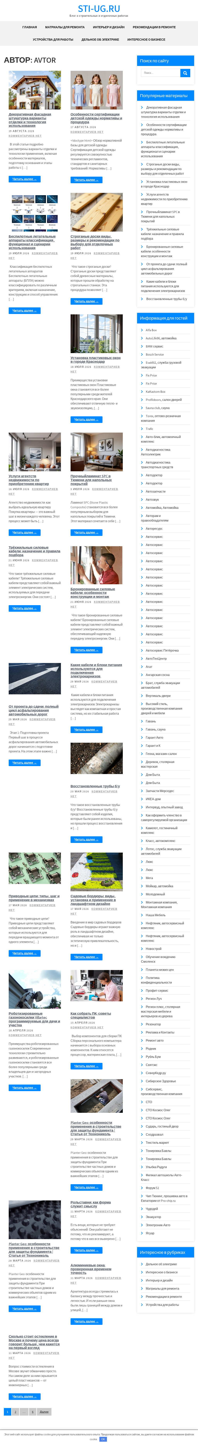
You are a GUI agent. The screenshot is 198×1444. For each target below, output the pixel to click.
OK (103, 1439)
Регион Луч (154, 999)
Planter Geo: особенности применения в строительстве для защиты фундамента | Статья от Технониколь (96, 1128)
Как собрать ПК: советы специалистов (91, 1015)
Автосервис (154, 537)
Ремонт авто (155, 1041)
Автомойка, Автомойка (162, 508)
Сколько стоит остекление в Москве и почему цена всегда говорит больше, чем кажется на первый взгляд (34, 1342)
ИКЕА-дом (153, 799)
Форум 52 (152, 1188)
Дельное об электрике (100, 39)
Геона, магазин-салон (161, 754)
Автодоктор (154, 475)
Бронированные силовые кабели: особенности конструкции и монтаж (93, 593)
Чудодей (152, 1209)
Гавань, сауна (156, 729)
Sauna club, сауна (158, 408)
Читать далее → (25, 179)
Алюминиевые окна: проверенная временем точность (91, 1269)
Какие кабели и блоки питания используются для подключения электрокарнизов (96, 670)
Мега (149, 878)
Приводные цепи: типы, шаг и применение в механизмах (34, 898)
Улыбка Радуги (156, 1167)
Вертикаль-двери (158, 696)
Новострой (153, 949)
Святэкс (151, 1065)
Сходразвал (154, 1135)
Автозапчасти (156, 491)
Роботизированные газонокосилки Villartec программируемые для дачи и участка (34, 1019)
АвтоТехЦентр (156, 659)
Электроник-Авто (158, 1225)
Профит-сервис (157, 991)
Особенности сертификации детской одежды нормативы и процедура (96, 118)
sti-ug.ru (99, 8)
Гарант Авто (154, 738)
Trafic (149, 429)
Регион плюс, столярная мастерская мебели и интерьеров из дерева (160, 1011)
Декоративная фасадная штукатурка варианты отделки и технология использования (30, 120)
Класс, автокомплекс (160, 841)
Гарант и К (153, 746)
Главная (29, 27)
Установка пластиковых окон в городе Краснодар (96, 360)
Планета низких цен (160, 970)
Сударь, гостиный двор (162, 1126)
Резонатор (153, 1024)
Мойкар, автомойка (159, 886)
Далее (44, 1412)
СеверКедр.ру (156, 1073)
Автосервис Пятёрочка (162, 650)
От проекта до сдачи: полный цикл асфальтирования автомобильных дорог (34, 710)
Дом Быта (153, 775)
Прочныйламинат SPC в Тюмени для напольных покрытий (91, 480)
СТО (149, 1102)
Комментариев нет (25, 136)
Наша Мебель (156, 915)
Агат (149, 667)
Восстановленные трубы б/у (95, 786)
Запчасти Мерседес (160, 791)
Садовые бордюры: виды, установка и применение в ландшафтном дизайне (93, 900)
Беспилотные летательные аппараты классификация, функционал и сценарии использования (32, 242)
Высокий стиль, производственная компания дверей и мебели (161, 708)
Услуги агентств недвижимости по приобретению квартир (29, 480)
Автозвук (152, 500)
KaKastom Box (155, 392)
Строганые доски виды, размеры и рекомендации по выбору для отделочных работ (95, 242)
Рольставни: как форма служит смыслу (91, 1204)
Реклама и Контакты (160, 1032)
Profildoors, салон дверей (164, 400)
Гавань (151, 721)
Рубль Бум (153, 1057)
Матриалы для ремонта (65, 27)
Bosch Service (155, 354)
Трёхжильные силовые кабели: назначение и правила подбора (34, 551)
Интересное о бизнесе (146, 39)
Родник (151, 1049)
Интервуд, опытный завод (164, 807)
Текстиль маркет (157, 1143)
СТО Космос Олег (158, 1110)
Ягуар (150, 1233)
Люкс (149, 862)
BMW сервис (154, 346)
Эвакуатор (153, 1217)
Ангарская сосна (158, 675)
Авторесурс (154, 529)
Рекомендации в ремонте (154, 27)
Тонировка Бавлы (158, 1151)
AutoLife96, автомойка (161, 338)
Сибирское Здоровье (161, 1081)
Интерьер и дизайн (109, 27)
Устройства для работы (53, 39)
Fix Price (151, 375)
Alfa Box (151, 330)
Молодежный (155, 894)
